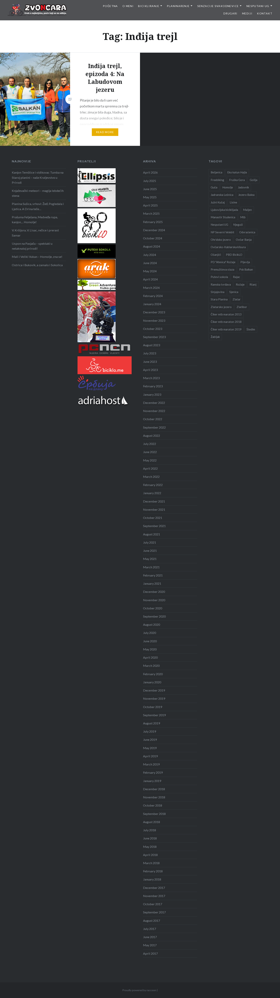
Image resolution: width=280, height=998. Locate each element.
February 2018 (153, 871)
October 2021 (152, 517)
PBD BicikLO (234, 254)
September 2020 (154, 616)
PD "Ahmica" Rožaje (223, 262)
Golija (253, 180)
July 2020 (149, 632)
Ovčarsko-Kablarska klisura (228, 247)
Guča (214, 187)
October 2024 (152, 238)
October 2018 (152, 805)
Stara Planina (219, 299)
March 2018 (151, 863)
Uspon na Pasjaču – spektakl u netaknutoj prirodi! (32, 246)
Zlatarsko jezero (221, 307)
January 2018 (152, 879)
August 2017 (151, 920)
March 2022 (151, 476)
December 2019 (154, 690)
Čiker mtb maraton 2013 (226, 314)
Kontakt (264, 13)
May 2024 (150, 271)
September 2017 (154, 912)
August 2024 (151, 246)
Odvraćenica (247, 232)
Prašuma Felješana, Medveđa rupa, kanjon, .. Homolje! (35, 219)
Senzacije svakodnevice (218, 6)
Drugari (230, 13)
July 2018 (149, 830)
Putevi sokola (219, 277)
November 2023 (154, 320)
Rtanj (253, 284)
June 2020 (150, 641)
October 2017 (152, 904)
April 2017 (150, 953)
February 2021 (153, 575)
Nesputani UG (257, 6)
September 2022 (154, 427)
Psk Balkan (246, 269)
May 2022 (150, 460)
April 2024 (150, 279)
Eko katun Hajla (237, 172)
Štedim (250, 329)
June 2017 (150, 937)
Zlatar (237, 299)
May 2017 (150, 945)
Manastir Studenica (223, 217)
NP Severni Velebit (222, 232)
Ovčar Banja (244, 239)
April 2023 (150, 370)
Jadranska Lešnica (222, 194)
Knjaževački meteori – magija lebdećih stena (38, 193)
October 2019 (152, 707)
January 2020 (152, 682)
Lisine (233, 202)
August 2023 (151, 345)
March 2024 (151, 287)
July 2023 (149, 353)
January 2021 (152, 583)
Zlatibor (242, 307)
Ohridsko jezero (221, 239)
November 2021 (154, 509)
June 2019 (150, 739)
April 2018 (150, 855)
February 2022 (153, 485)
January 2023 (152, 394)
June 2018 (150, 838)
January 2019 (152, 781)
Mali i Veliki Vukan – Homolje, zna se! (37, 256)
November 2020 (154, 600)
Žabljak (215, 336)
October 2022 (152, 419)
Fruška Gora (237, 180)
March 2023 (151, 378)
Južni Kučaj (218, 202)
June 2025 (150, 189)
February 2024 (153, 296)
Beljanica (216, 172)
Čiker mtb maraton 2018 (226, 321)
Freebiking (217, 180)
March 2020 (151, 665)
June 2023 (150, 361)
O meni (128, 6)
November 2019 (154, 698)
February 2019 (153, 772)
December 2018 (154, 789)
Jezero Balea (246, 194)
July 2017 (149, 929)
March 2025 (151, 213)
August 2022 (151, 435)
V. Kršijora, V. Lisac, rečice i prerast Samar (35, 232)
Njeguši (238, 224)
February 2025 (153, 222)
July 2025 (149, 181)
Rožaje (240, 284)
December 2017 (154, 887)
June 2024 (150, 263)
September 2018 (154, 813)
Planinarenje (178, 6)
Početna (110, 6)
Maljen (247, 209)
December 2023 (154, 312)
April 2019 (150, 756)
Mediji (247, 13)
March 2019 (151, 764)
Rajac (236, 277)
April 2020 (150, 657)
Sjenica (233, 292)
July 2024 (149, 254)
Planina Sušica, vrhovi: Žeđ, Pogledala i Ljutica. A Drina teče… (38, 206)
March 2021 (151, 567)
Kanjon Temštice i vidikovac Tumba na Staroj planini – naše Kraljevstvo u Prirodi (37, 177)
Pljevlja (245, 262)
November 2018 (154, 797)
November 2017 (154, 896)
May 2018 (150, 846)
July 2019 (149, 731)
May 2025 (150, 197)
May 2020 (150, 649)
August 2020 (151, 624)
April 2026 (150, 172)
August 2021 (151, 534)
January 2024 (152, 304)
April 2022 (150, 468)
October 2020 (152, 608)
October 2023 (152, 328)
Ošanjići (216, 254)
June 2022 (150, 452)
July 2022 (149, 443)
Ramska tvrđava (221, 284)
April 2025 (150, 205)
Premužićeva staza (222, 269)
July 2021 (149, 542)
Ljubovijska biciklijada (224, 209)
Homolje (227, 187)
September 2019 (154, 715)
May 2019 (150, 748)
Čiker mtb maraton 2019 (226, 329)
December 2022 (154, 402)
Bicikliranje (148, 6)
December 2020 (154, 591)
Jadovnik (243, 187)
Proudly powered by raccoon (139, 990)
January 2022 (152, 493)
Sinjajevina (217, 292)
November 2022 (154, 411)
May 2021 (150, 559)
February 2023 (153, 386)
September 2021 (154, 526)
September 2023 (154, 337)
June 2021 (150, 550)
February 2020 (153, 674)
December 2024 (154, 230)
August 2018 (151, 822)
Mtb (243, 217)
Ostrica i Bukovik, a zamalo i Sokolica (37, 265)
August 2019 (151, 723)
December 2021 (154, 501)
